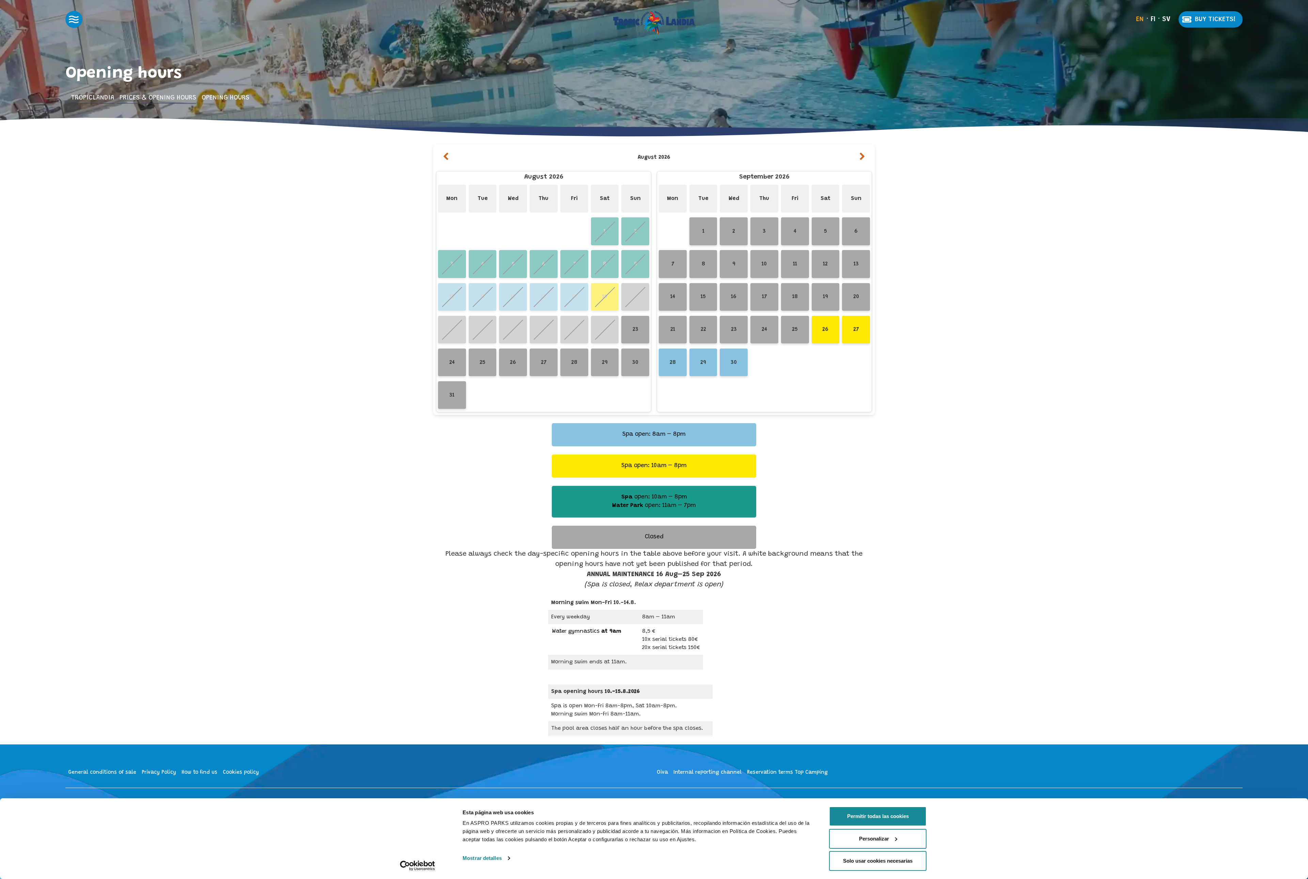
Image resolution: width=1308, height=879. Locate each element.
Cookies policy (241, 772)
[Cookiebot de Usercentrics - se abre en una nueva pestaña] (417, 866)
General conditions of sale (102, 772)
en (1140, 19)
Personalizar (874, 839)
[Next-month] (862, 157)
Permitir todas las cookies (878, 816)
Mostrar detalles (482, 858)
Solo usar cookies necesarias (878, 861)
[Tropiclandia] (654, 23)
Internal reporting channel (707, 772)
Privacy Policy (159, 772)
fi (1153, 19)
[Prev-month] (446, 157)
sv (1166, 19)
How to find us (199, 772)
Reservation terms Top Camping (787, 772)
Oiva (662, 772)
